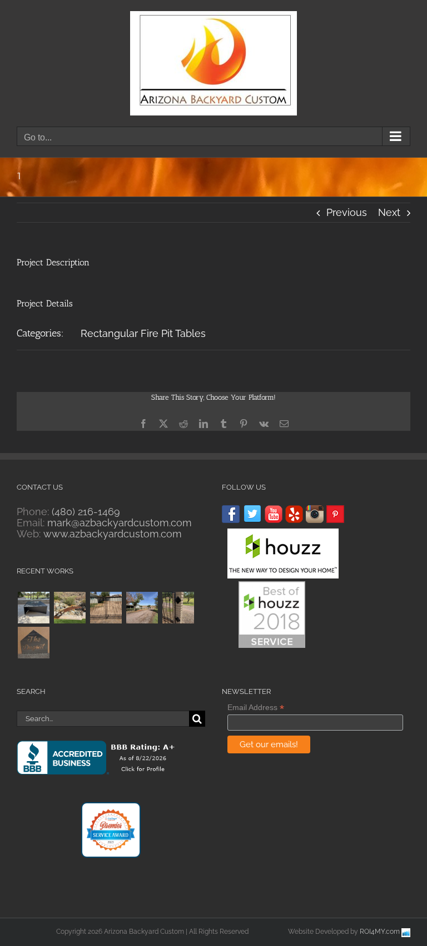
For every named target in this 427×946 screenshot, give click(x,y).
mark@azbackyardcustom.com (119, 523)
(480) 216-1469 (86, 511)
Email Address (255, 707)
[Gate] (178, 607)
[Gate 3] (105, 607)
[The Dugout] (33, 642)
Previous (346, 212)
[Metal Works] (69, 607)
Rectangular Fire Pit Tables (143, 333)
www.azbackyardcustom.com (112, 534)
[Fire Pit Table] (33, 607)
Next (389, 212)
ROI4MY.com (380, 931)
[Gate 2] (141, 607)
